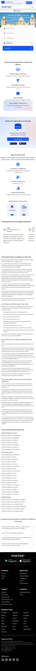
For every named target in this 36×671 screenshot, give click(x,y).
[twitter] (6, 659)
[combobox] (18, 28)
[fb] (2, 659)
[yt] (17, 659)
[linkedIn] (13, 659)
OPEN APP (29, 2)
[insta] (10, 659)
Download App (18, 139)
